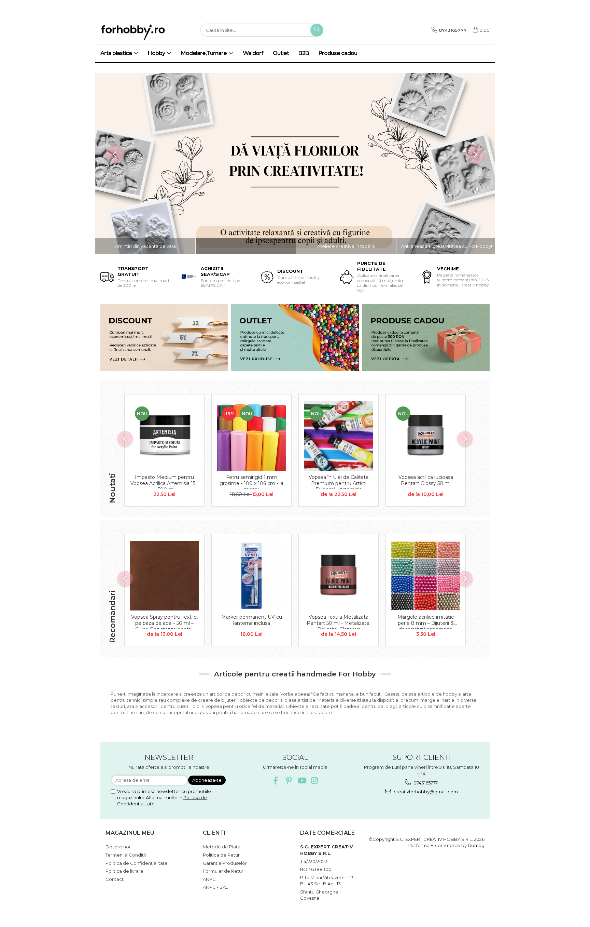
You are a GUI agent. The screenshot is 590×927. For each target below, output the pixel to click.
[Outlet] (295, 337)
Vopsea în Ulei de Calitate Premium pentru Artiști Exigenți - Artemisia (339, 481)
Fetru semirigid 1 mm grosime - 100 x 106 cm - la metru (251, 481)
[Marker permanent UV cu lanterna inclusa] (251, 575)
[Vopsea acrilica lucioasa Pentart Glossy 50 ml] (425, 436)
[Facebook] (276, 781)
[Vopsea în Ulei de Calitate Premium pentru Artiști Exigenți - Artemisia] (338, 436)
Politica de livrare (124, 871)
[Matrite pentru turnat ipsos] (295, 163)
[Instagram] (315, 781)
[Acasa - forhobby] (144, 32)
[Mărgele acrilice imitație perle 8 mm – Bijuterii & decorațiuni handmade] (425, 575)
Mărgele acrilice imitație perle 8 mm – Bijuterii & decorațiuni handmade (425, 621)
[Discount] (164, 337)
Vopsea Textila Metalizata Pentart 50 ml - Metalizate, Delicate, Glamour (338, 621)
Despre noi (118, 846)
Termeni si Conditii (126, 855)
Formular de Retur (223, 871)
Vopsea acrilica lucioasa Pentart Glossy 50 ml (425, 480)
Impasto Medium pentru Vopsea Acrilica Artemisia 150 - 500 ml (164, 481)
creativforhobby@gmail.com (425, 791)
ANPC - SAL (215, 887)
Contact (115, 879)
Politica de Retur (221, 855)
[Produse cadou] (426, 337)
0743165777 (425, 782)
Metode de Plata (221, 846)
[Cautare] (316, 30)
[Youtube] (302, 781)
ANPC (209, 879)
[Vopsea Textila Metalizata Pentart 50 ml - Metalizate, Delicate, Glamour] (338, 575)
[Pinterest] (289, 781)
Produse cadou (338, 53)
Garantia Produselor (225, 863)
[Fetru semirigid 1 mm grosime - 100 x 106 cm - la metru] (251, 436)
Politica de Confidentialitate (137, 863)
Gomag (475, 845)
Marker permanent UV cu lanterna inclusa (251, 620)
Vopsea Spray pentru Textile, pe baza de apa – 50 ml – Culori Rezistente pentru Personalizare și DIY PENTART (164, 621)
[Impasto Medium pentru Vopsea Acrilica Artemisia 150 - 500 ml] (164, 436)
